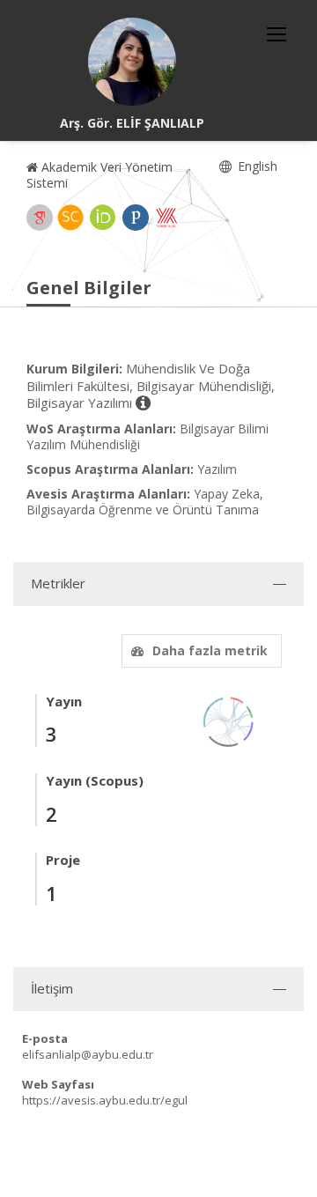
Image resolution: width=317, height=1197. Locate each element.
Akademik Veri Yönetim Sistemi (99, 175)
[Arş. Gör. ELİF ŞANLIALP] (132, 62)
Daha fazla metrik (210, 650)
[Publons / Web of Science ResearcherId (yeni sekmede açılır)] (135, 217)
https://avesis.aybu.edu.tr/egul (105, 1100)
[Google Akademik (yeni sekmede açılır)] (39, 217)
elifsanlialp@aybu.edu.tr (87, 1054)
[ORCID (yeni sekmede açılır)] (103, 217)
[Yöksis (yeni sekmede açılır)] (166, 217)
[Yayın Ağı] (229, 720)
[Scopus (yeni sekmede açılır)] (70, 217)
